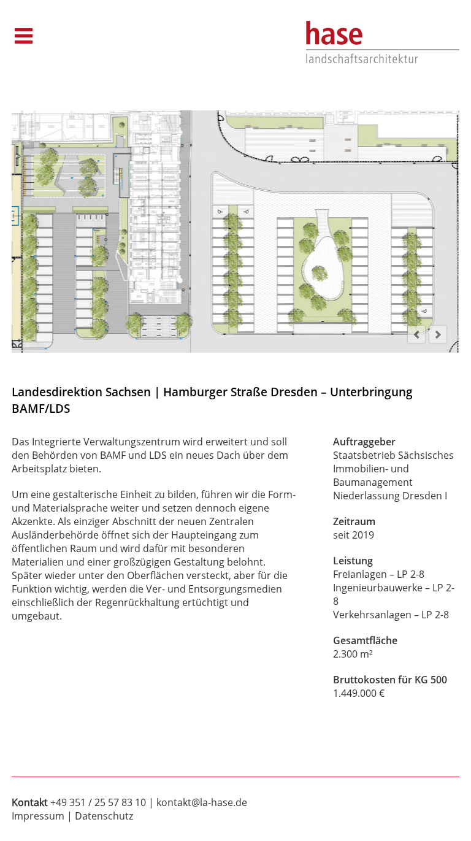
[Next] (438, 334)
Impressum (38, 816)
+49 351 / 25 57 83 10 (98, 802)
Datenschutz (104, 816)
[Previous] (416, 334)
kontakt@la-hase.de (201, 802)
